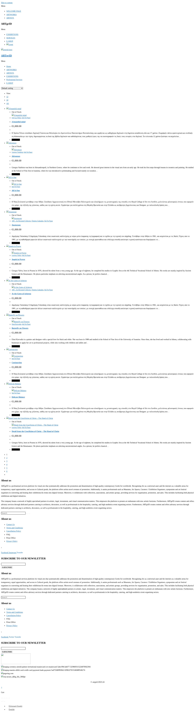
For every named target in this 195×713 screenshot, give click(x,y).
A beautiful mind (18, 122)
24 (7, 100)
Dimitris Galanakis (38, 221)
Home (8, 66)
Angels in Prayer (18, 259)
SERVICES (10, 38)
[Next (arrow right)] (4, 701)
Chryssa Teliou (16, 118)
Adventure (16, 156)
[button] (97, 6)
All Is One (16, 191)
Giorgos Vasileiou (17, 152)
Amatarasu (16, 225)
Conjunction (17, 363)
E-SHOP (9, 41)
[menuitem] (14, 706)
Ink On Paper (26, 118)
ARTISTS (10, 18)
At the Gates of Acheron (21, 294)
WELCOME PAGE (13, 11)
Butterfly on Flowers (20, 328)
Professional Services (14, 80)
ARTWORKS (11, 15)
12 (7, 97)
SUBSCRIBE (7, 567)
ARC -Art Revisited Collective (21, 221)
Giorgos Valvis (16, 255)
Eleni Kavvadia (16, 324)
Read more (16, 140)
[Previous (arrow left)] (2, 701)
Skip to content (6, 3)
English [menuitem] (11, 709)
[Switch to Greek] (9, 45)
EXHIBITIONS (12, 35)
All (7, 104)
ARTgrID (6, 55)
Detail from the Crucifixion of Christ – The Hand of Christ (35, 431)
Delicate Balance (18, 397)
